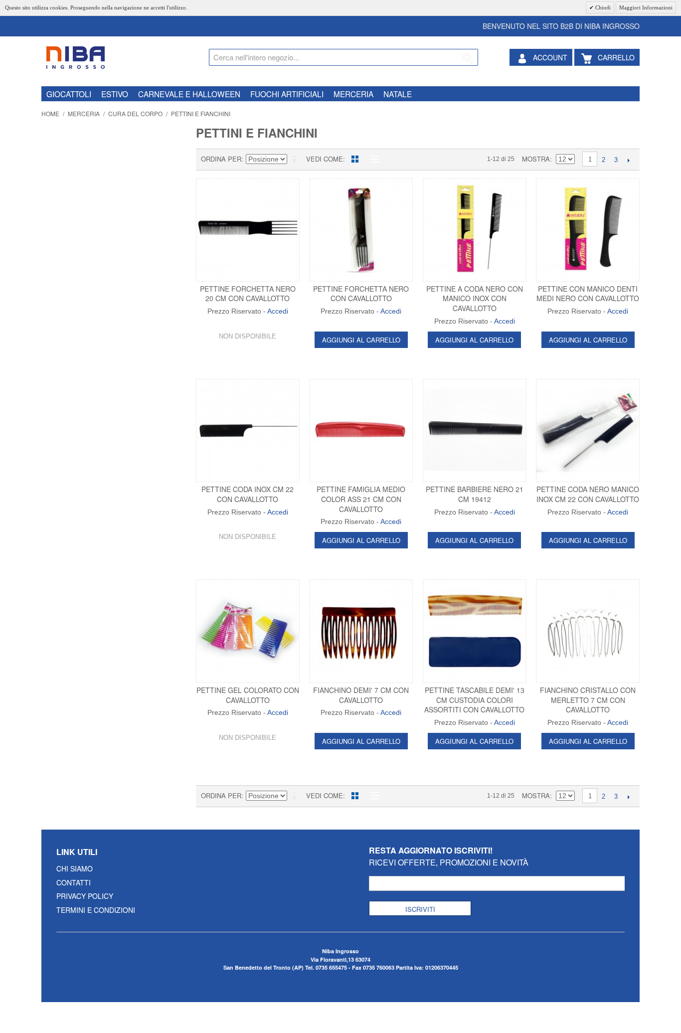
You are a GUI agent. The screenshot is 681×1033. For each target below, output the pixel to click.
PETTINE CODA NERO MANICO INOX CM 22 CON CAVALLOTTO (587, 494)
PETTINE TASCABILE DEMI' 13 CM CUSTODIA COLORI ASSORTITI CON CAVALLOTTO (474, 699)
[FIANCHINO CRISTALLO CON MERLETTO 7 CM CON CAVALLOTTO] (588, 631)
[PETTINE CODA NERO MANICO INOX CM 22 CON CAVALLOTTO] (588, 431)
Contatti (73, 882)
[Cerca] (468, 59)
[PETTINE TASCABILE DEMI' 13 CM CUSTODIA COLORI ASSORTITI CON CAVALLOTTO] (474, 631)
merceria (353, 93)
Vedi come (324, 159)
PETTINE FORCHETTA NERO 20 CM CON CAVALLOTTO (248, 294)
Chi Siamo (74, 868)
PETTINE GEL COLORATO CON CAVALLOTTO (247, 695)
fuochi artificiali (287, 93)
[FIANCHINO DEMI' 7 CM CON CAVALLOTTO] (361, 631)
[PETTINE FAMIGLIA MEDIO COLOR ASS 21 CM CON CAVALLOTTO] (361, 431)
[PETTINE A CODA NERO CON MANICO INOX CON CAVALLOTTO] (474, 230)
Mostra (536, 159)
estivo (114, 93)
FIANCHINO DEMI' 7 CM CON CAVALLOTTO (361, 695)
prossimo (628, 160)
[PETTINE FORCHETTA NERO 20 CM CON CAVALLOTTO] (248, 230)
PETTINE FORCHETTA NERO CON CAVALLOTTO (361, 294)
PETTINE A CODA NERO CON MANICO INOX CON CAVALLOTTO (474, 298)
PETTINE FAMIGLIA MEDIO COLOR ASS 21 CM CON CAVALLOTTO (361, 499)
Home (50, 113)
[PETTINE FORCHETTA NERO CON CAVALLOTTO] (361, 230)
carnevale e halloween (189, 93)
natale (397, 93)
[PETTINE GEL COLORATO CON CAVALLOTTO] (248, 631)
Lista (372, 159)
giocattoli (68, 93)
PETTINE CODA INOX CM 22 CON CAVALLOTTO (247, 494)
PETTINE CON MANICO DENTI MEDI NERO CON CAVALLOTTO (587, 294)
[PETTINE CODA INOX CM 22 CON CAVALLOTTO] (248, 431)
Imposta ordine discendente (296, 159)
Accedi (277, 311)
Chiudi (602, 7)
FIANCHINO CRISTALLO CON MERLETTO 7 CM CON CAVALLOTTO (588, 699)
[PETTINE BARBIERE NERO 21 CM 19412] (474, 431)
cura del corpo (135, 113)
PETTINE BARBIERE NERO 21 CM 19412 (474, 494)
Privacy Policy (84, 896)
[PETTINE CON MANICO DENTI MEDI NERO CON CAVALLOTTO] (588, 230)
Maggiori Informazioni (646, 7)
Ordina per (221, 159)
